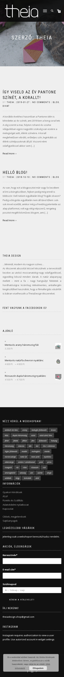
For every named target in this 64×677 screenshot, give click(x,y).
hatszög (54, 440)
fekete (15, 440)
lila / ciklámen (49, 446)
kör (37, 446)
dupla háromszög (20, 435)
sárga (49, 473)
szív (31, 473)
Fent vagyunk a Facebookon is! (25, 308)
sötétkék (8, 478)
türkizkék (27, 478)
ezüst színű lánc (46, 435)
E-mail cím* (9, 569)
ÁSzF (5, 496)
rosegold (8, 467)
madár (24, 451)
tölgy (18, 478)
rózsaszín (34, 467)
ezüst (33, 435)
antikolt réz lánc (11, 430)
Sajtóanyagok (10, 520)
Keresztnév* (10, 555)
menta (47, 451)
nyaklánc (47, 456)
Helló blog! (15, 172)
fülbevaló (43, 440)
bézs (6, 435)
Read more (9, 153)
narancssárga (10, 456)
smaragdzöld (10, 473)
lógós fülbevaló (11, 451)
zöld (37, 478)
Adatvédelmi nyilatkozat (16, 504)
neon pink (35, 456)
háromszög (9, 446)
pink (41, 462)
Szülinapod (9, 584)
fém (32, 440)
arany (24, 430)
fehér (7, 440)
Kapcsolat (8, 508)
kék (30, 446)
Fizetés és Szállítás (13, 500)
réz (17, 467)
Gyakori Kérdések (12, 492)
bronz (53, 430)
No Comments (41, 102)
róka (25, 467)
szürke (40, 473)
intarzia (21, 446)
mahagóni (36, 451)
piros (49, 462)
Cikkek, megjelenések (14, 516)
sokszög (23, 473)
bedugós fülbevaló (39, 430)
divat (6, 106)
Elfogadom (38, 668)
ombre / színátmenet (26, 462)
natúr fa (23, 456)
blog (56, 102)
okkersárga (9, 462)
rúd (44, 467)
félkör (24, 440)
